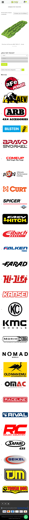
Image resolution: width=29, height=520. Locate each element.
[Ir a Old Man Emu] (15, 369)
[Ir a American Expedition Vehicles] (15, 98)
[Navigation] (3, 2)
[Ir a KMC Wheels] (15, 324)
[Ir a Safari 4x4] (15, 444)
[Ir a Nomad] (15, 354)
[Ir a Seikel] (15, 459)
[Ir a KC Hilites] (15, 309)
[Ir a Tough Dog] (15, 490)
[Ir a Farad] (15, 264)
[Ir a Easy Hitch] (15, 219)
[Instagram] (5, 503)
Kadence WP (18, 518)
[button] (26, 517)
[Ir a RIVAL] (15, 414)
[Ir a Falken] (15, 249)
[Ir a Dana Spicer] (15, 204)
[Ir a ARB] (15, 113)
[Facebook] (2, 503)
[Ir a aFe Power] (15, 83)
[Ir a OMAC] (15, 384)
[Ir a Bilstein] (15, 128)
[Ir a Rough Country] (15, 429)
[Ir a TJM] (15, 474)
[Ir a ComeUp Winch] (15, 158)
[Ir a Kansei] (15, 294)
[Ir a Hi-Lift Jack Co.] (15, 279)
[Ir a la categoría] (23, 70)
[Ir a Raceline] (15, 399)
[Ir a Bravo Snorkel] (15, 143)
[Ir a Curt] (15, 189)
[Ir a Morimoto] (15, 339)
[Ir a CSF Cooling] (15, 174)
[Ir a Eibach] (15, 234)
